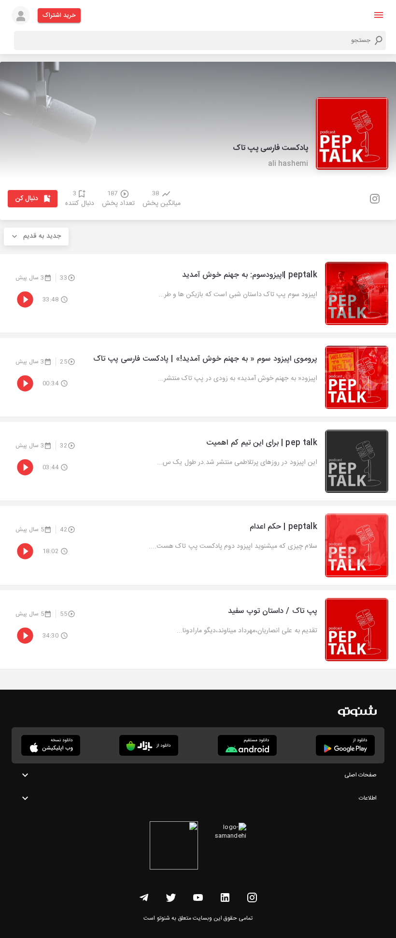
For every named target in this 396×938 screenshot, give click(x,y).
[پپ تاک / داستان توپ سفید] (198, 629)
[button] (378, 15)
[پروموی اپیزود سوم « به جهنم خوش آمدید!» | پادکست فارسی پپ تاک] (198, 377)
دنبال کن (26, 198)
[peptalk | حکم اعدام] (198, 545)
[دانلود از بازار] (148, 745)
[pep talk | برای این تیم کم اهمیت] (198, 461)
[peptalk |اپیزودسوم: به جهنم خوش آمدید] (198, 293)
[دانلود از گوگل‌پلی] (345, 745)
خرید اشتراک (59, 15)
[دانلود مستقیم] (247, 745)
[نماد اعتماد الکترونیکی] (174, 846)
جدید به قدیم (42, 236)
